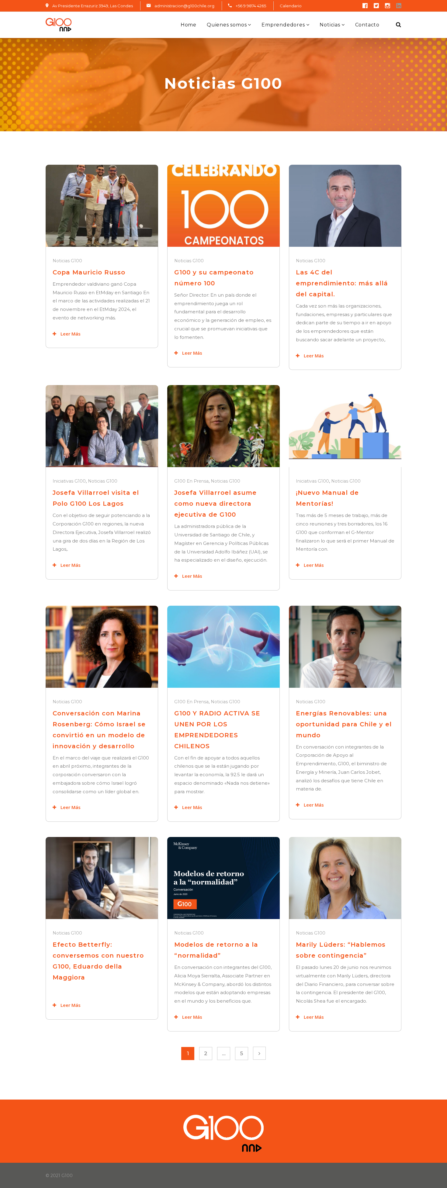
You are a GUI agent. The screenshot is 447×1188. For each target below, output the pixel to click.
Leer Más (70, 334)
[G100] (58, 25)
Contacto (367, 25)
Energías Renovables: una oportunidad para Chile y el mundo (344, 724)
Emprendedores (283, 25)
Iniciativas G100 (69, 481)
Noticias (330, 25)
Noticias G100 (67, 260)
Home (188, 25)
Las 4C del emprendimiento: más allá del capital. (342, 283)
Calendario (291, 5)
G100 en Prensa (191, 481)
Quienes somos (227, 25)
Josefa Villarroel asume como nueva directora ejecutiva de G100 (215, 503)
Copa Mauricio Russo (89, 272)
